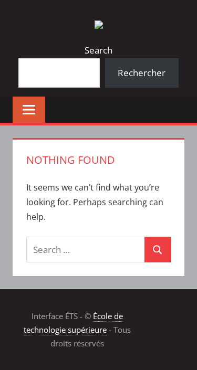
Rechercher (141, 73)
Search (98, 50)
